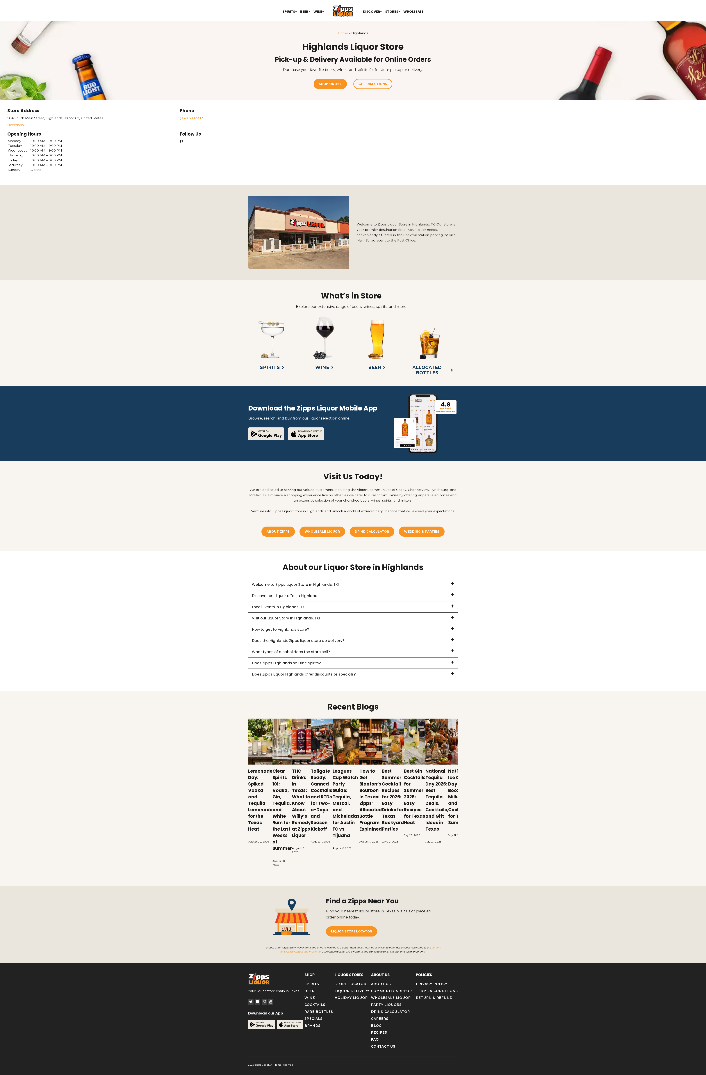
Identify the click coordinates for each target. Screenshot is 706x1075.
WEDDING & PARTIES (421, 531)
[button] (353, 584)
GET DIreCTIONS (373, 84)
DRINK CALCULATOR (372, 531)
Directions (15, 125)
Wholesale (413, 11)
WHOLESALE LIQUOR (322, 531)
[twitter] (251, 1002)
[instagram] (264, 1002)
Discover (371, 11)
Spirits (289, 11)
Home (343, 33)
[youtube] (270, 1002)
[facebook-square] (257, 1002)
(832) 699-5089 (192, 118)
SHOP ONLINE (330, 84)
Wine (317, 11)
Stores (391, 11)
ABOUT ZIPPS (278, 531)
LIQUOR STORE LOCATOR (351, 931)
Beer (304, 11)
